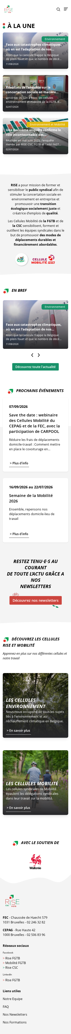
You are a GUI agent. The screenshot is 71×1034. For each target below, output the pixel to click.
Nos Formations (15, 1022)
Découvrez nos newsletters (36, 600)
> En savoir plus (18, 730)
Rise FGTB (11, 958)
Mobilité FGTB (14, 963)
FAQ (6, 1006)
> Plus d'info (19, 463)
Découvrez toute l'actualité (35, 367)
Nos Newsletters (15, 1014)
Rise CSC (10, 967)
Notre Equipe (12, 999)
